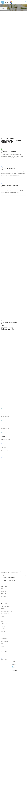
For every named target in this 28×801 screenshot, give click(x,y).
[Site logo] (13, 2)
